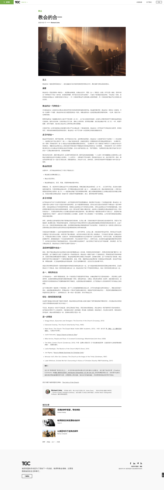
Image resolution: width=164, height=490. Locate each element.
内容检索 (139, 2)
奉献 (159, 2)
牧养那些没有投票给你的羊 (68, 420)
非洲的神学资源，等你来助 (68, 410)
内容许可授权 (135, 466)
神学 (43, 442)
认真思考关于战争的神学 (67, 431)
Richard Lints (55, 22)
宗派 (58, 442)
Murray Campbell (62, 433)
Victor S (59, 423)
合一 (53, 442)
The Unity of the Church (70, 382)
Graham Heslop (61, 412)
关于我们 (149, 2)
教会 (48, 442)
